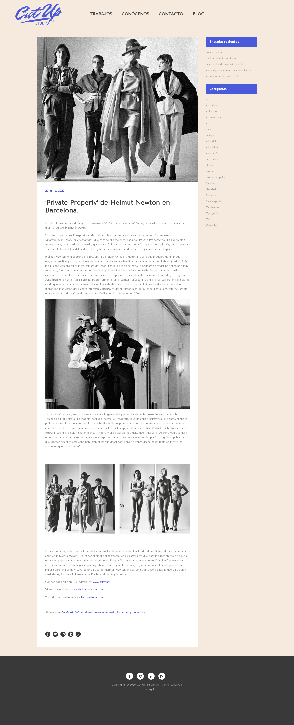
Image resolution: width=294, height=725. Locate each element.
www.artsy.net (101, 581)
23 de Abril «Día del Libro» (221, 58)
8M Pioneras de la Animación (222, 76)
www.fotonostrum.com (88, 597)
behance (98, 612)
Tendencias (212, 207)
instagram (123, 612)
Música (210, 183)
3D (207, 99)
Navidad (211, 189)
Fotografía (212, 153)
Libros (209, 165)
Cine (208, 129)
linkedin (110, 612)
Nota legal (147, 689)
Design (210, 135)
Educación (212, 147)
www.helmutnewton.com (88, 589)
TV (208, 219)
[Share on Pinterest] (78, 633)
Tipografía (212, 213)
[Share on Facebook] (47, 633)
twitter (79, 612)
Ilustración (212, 159)
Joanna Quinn (214, 52)
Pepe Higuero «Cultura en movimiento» (228, 70)
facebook (67, 612)
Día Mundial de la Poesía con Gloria (226, 64)
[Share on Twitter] (55, 633)
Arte (208, 123)
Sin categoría (213, 201)
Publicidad (212, 195)
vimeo (88, 612)
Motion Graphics (215, 177)
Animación (212, 111)
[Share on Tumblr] (70, 633)
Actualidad (212, 105)
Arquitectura (213, 117)
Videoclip (211, 225)
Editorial (211, 141)
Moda (209, 171)
